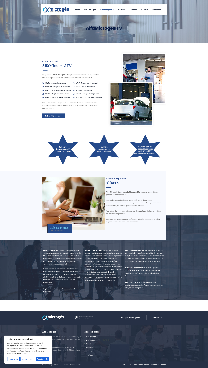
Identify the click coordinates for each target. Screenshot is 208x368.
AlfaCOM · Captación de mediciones (57, 94)
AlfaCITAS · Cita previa (84, 90)
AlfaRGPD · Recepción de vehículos (57, 87)
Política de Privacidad (141, 365)
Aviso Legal (127, 365)
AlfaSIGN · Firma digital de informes (57, 97)
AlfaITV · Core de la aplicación (55, 83)
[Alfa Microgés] (56, 9)
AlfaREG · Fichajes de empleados (87, 94)
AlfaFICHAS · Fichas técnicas (86, 87)
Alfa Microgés (90, 10)
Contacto (156, 10)
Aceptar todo (42, 359)
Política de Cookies (158, 365)
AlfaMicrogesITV (107, 10)
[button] (130, 317)
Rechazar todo (27, 359)
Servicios (133, 10)
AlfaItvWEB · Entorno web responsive (89, 97)
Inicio (77, 10)
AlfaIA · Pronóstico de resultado (87, 83)
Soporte (144, 10)
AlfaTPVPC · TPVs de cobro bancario (58, 90)
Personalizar (13, 359)
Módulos (121, 10)
